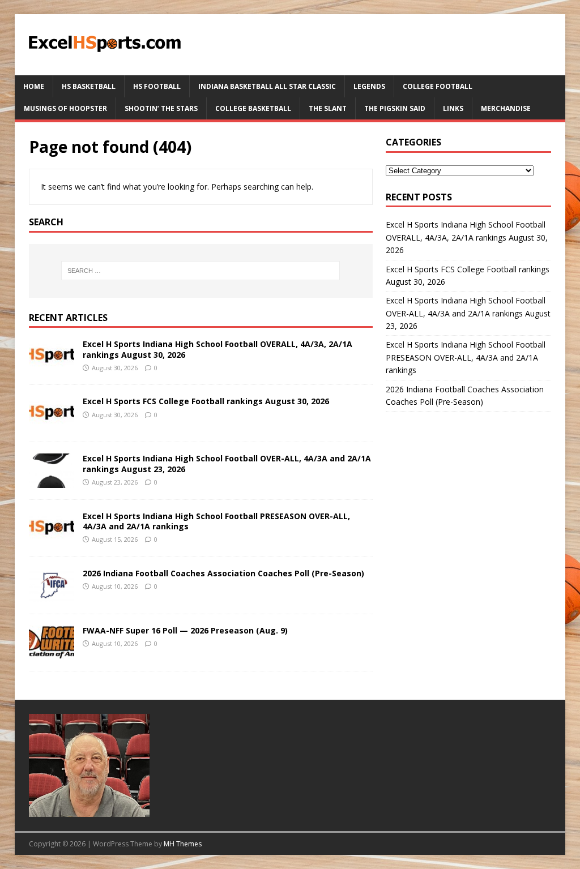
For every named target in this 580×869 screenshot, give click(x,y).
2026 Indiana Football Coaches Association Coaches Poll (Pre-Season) (223, 573)
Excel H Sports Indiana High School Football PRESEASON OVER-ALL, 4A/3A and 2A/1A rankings (216, 521)
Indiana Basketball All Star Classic (267, 86)
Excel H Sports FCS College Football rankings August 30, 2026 (206, 401)
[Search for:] (201, 270)
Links (453, 108)
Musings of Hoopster (65, 108)
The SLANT (328, 108)
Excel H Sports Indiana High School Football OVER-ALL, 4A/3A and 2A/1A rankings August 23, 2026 (227, 463)
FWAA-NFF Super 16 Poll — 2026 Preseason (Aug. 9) (185, 630)
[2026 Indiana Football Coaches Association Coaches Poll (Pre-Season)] (51, 595)
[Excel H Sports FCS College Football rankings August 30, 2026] (51, 423)
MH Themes (183, 844)
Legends (369, 86)
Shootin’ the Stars (161, 108)
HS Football (157, 86)
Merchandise (506, 108)
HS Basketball (89, 86)
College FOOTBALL (437, 86)
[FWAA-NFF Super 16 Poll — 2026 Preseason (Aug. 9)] (51, 652)
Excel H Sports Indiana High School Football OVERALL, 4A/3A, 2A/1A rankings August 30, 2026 (217, 349)
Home (33, 86)
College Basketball (253, 108)
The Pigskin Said (394, 108)
